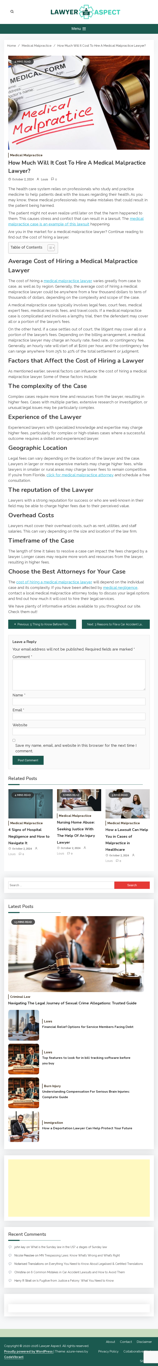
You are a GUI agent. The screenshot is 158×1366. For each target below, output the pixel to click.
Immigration (53, 1123)
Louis (44, 179)
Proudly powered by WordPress (28, 1351)
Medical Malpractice (26, 155)
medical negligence (120, 587)
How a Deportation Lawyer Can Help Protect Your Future (87, 1128)
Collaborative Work (137, 1351)
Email (18, 710)
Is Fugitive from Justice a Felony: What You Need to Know (75, 1280)
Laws (48, 1021)
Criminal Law (20, 997)
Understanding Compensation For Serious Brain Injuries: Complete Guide (86, 1094)
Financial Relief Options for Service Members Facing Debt (88, 1027)
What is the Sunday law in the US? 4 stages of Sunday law (69, 1247)
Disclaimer (144, 1342)
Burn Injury (52, 1086)
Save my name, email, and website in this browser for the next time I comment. (76, 748)
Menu (77, 28)
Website (20, 725)
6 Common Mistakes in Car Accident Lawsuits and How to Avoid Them (78, 1272)
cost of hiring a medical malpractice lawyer (54, 582)
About (110, 1342)
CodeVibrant (13, 1357)
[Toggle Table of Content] (49, 247)
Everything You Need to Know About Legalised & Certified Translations (96, 1263)
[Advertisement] (79, 1188)
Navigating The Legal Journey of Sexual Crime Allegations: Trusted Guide (72, 1003)
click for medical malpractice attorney (80, 475)
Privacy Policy (108, 1351)
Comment (22, 657)
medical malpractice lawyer (68, 281)
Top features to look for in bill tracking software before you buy (86, 1061)
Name (19, 695)
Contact (126, 1342)
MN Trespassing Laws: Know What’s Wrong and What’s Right (79, 1255)
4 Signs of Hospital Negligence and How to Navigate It (29, 836)
